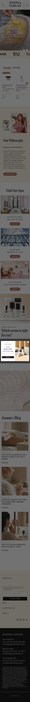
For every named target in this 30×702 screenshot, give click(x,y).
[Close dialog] (28, 342)
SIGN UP (8, 357)
